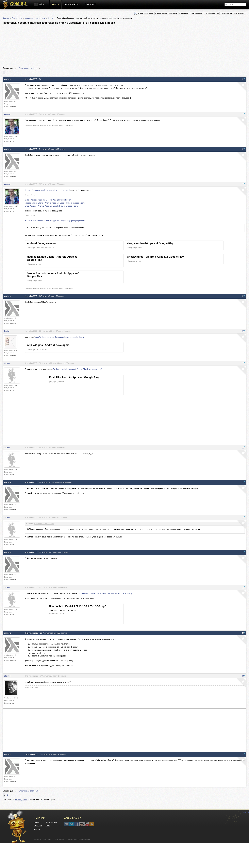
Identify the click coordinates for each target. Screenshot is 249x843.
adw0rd (7, 114)
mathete (7, 79)
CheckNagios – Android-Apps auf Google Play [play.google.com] (51, 206)
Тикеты (37, 829)
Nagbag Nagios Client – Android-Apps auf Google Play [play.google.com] (55, 203)
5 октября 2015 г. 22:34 (34, 517)
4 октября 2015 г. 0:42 (33, 114)
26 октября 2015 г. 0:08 (34, 676)
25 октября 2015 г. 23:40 (34, 633)
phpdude (7, 676)
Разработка (17, 18)
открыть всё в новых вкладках (233, 13)
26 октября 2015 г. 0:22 (34, 754)
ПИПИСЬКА (233, 817)
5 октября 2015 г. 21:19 (34, 363)
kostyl (6, 331)
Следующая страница (28, 68)
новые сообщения (145, 13)
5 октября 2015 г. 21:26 (34, 447)
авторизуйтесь (21, 799)
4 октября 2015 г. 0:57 (33, 184)
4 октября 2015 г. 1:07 (33, 296)
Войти (41, 4)
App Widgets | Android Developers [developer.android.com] (59, 337)
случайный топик (212, 13)
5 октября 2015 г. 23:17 (34, 587)
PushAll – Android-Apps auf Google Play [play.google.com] (77, 369)
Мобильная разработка (35, 18)
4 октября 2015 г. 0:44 (33, 149)
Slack (48, 826)
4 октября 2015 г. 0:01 (33, 79)
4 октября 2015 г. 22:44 (34, 331)
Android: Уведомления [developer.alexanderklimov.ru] (47, 190)
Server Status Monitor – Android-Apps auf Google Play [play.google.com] (55, 220)
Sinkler (7, 363)
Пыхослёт (90, 4)
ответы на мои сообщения (166, 13)
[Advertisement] (89, 46)
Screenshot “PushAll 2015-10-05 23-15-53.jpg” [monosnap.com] (105, 593)
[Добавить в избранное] (241, 86)
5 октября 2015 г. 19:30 (44, 524)
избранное (183, 13)
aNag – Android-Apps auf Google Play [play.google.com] (48, 200)
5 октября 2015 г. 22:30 (34, 482)
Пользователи (72, 4)
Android (51, 18)
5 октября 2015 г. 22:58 (34, 552)
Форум (55, 4)
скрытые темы (196, 13)
